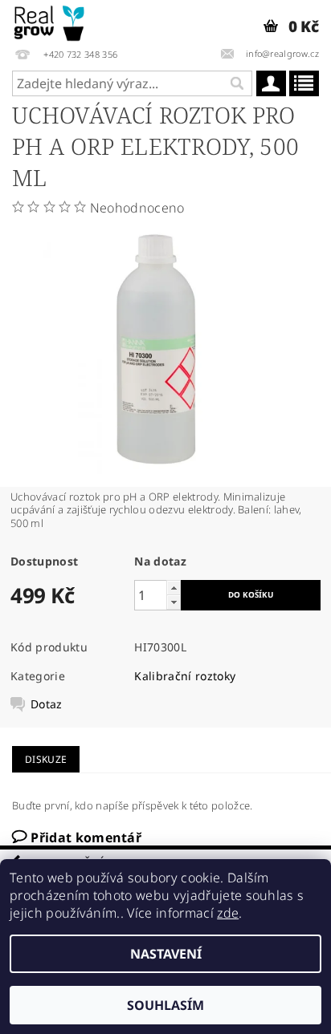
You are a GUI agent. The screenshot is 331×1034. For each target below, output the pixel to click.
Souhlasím (165, 1005)
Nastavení (166, 954)
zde (228, 913)
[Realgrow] (50, 21)
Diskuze (46, 759)
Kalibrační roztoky (184, 675)
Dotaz (47, 704)
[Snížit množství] (173, 602)
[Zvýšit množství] (173, 587)
